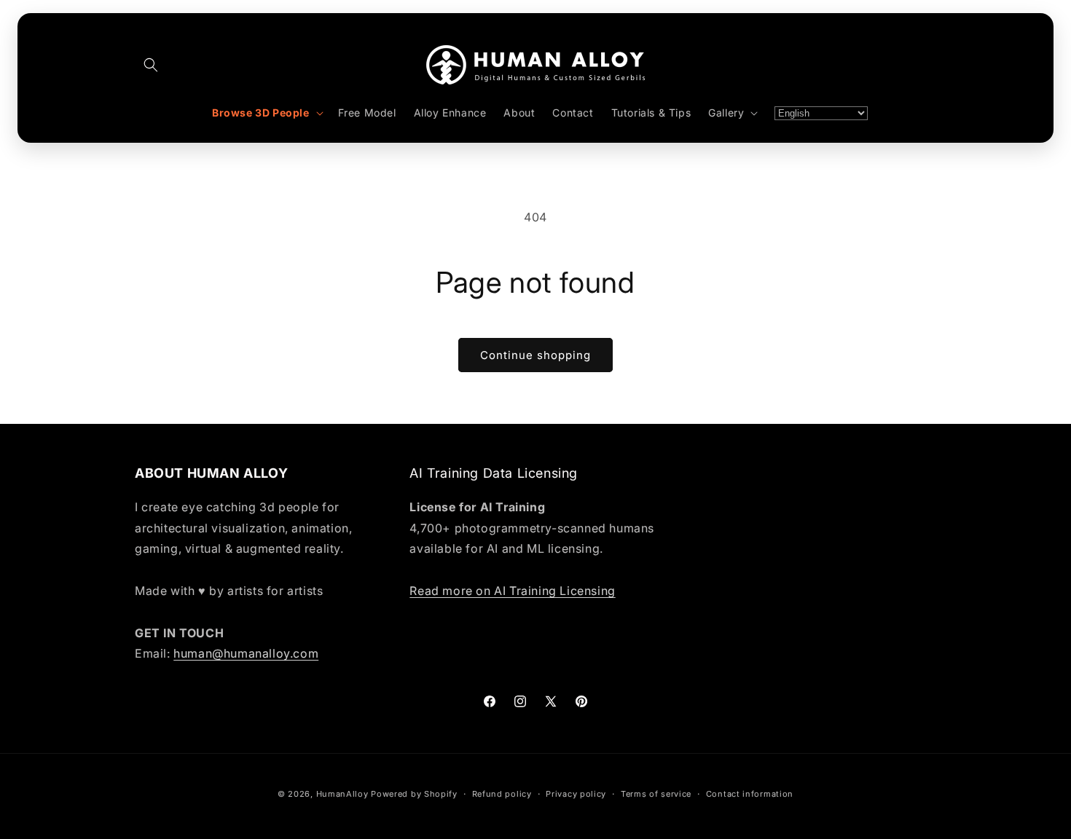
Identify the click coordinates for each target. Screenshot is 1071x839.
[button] (151, 65)
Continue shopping (535, 355)
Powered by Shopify (414, 794)
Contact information (749, 793)
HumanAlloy (342, 794)
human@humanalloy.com (245, 653)
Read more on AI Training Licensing (512, 590)
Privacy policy (576, 793)
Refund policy (502, 793)
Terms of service (656, 793)
